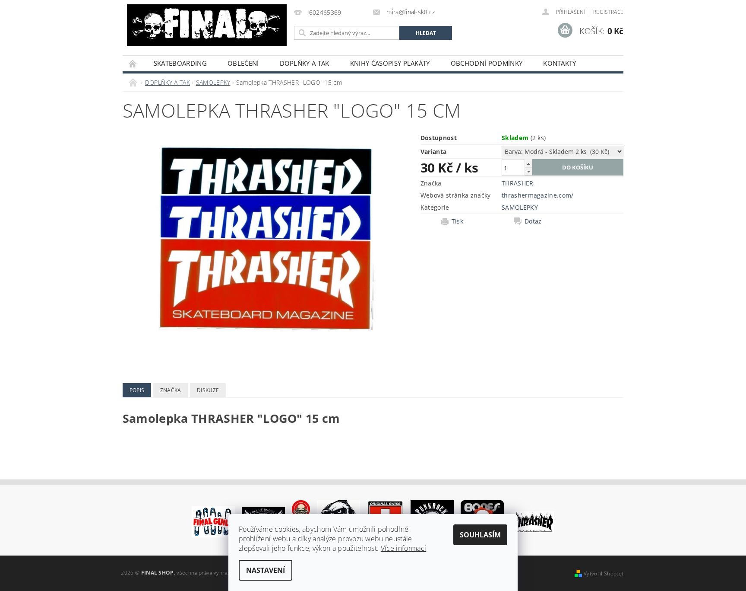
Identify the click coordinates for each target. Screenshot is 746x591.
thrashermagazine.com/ (538, 195)
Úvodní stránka (133, 63)
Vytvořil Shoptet (603, 573)
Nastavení (265, 570)
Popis (137, 390)
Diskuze (208, 390)
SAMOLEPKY (520, 207)
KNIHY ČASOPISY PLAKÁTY (390, 63)
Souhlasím (480, 535)
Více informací (403, 548)
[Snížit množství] (528, 171)
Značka (170, 390)
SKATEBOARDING (180, 63)
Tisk (457, 221)
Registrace (608, 12)
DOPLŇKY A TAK (304, 63)
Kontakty (559, 63)
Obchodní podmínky (486, 63)
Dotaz (533, 221)
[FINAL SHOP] (207, 25)
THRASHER (518, 183)
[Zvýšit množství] (528, 164)
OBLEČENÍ (243, 63)
